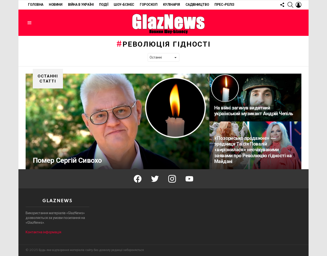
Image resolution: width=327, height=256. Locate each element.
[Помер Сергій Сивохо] (117, 121)
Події (103, 5)
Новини (55, 5)
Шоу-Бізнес (124, 5)
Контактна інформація (43, 232)
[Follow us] (282, 5)
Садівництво (197, 5)
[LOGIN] (298, 5)
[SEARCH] (290, 5)
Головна (35, 5)
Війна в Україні (81, 5)
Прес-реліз (224, 5)
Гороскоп (149, 5)
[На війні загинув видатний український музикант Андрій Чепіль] (255, 97)
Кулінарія (171, 5)
